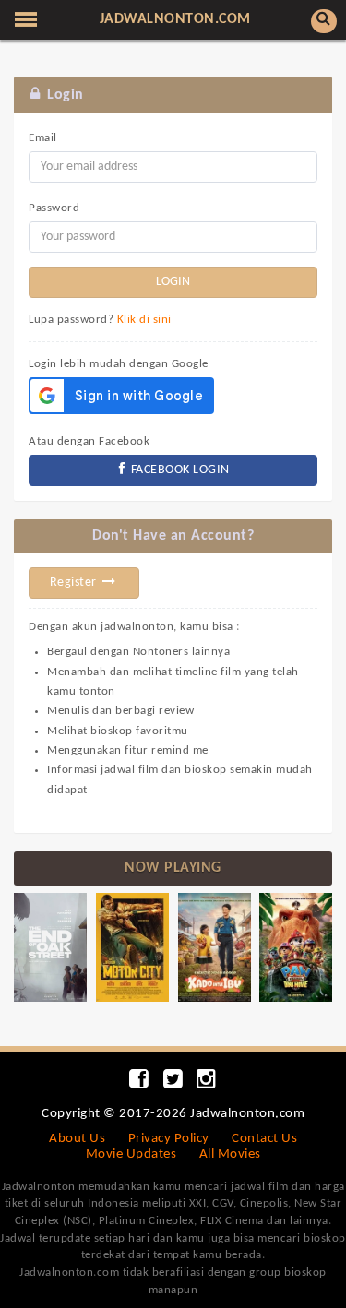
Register (75, 582)
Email (43, 138)
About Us (77, 1139)
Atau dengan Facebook (89, 441)
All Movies (230, 1154)
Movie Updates (131, 1154)
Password (54, 208)
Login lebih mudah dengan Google (119, 364)
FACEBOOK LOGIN (178, 470)
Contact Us (264, 1139)
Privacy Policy (168, 1139)
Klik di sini (144, 320)
